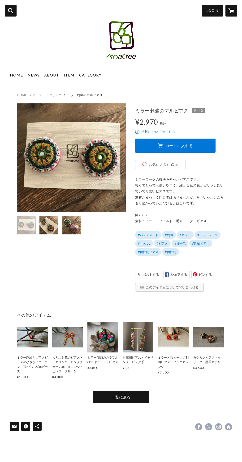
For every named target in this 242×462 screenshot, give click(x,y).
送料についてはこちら (158, 132)
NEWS (33, 75)
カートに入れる (179, 145)
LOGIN (212, 10)
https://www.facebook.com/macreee (198, 426)
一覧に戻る (121, 397)
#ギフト (185, 235)
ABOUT (51, 75)
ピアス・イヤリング (47, 95)
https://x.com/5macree (208, 426)
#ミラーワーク (207, 235)
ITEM (69, 75)
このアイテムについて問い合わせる (172, 287)
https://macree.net (228, 426)
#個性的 (170, 252)
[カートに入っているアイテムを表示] (231, 11)
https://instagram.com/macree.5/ (218, 426)
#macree (144, 243)
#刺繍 (169, 235)
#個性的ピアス (148, 252)
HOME (16, 75)
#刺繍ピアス (200, 243)
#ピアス (162, 243)
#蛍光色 (180, 243)
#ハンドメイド (148, 235)
